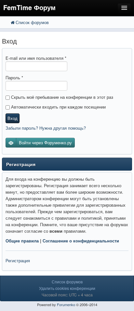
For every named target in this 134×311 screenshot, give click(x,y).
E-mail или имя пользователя (36, 58)
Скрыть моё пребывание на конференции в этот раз (61, 97)
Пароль (14, 77)
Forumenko (66, 304)
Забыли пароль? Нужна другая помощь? (46, 128)
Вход (12, 118)
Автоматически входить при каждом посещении (58, 107)
